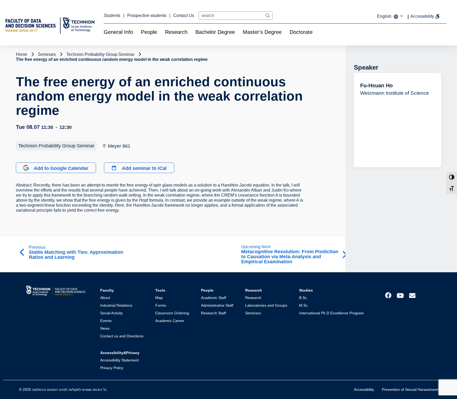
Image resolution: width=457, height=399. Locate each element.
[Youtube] (400, 295)
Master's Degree (262, 32)
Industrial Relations (116, 305)
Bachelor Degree (215, 32)
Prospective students (147, 15)
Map (159, 298)
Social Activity (111, 313)
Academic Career (169, 321)
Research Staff (213, 313)
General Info (118, 32)
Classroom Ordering (172, 313)
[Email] (412, 295)
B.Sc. (303, 298)
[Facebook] (388, 295)
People (149, 32)
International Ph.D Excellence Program (331, 313)
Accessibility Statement (119, 360)
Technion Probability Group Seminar (56, 145)
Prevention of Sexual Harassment (410, 389)
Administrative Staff (217, 305)
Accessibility (364, 389)
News (104, 328)
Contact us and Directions (121, 336)
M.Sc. (304, 305)
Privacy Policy (111, 368)
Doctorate (301, 32)
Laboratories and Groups (266, 305)
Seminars (253, 313)
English (384, 16)
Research (176, 32)
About (105, 298)
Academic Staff (213, 298)
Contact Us (183, 15)
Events (106, 321)
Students (112, 15)
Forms (160, 305)
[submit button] (268, 16)
